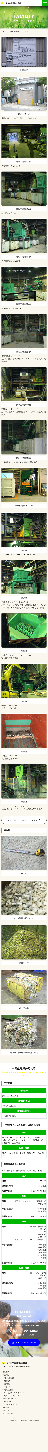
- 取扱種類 (6, 1384)
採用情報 (5, 1408)
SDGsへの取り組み (9, 1405)
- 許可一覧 (6, 1387)
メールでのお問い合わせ (26, 1343)
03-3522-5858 (26, 1331)
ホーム (3, 31)
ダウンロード (7, 1402)
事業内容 (5, 1375)
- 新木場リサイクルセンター (13, 1393)
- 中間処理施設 (8, 1378)
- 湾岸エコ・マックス (10, 1396)
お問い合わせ (7, 1413)
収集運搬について (9, 1399)
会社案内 (5, 1372)
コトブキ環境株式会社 (22, 1420)
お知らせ (5, 1411)
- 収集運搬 (6, 1381)
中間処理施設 (15, 31)
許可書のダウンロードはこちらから (22, 820)
